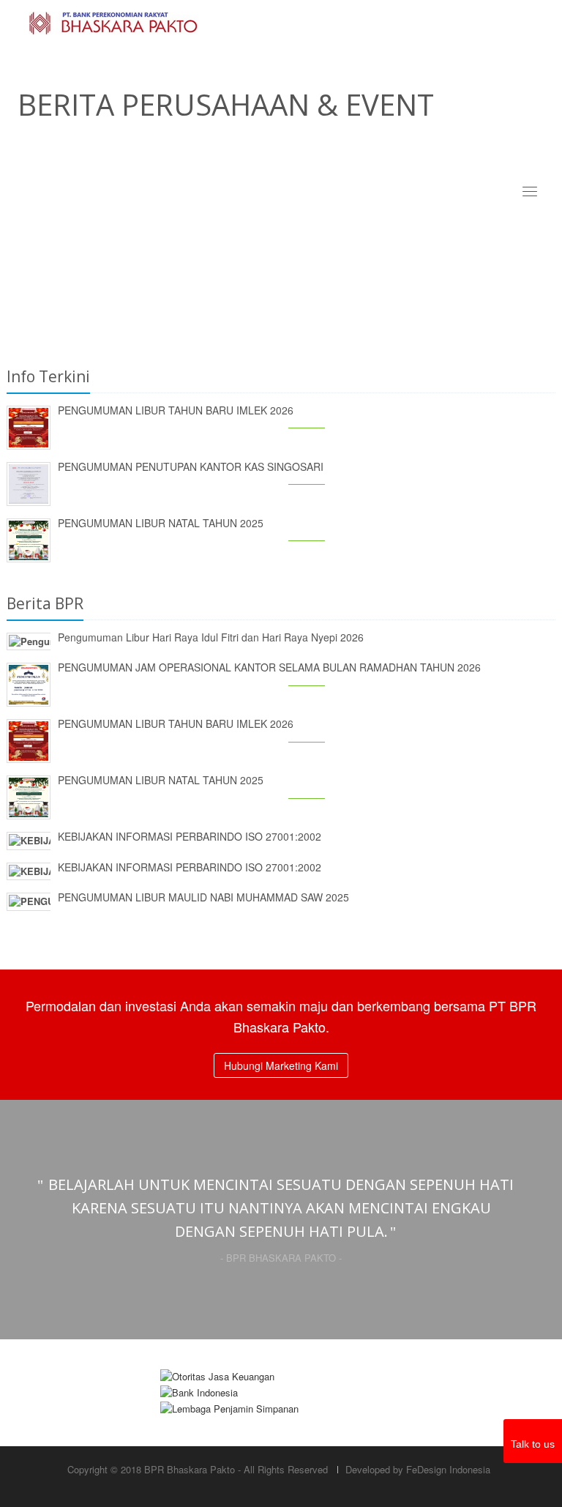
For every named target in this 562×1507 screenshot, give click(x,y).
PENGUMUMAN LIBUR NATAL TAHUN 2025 (160, 523)
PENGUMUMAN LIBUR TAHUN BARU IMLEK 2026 (175, 410)
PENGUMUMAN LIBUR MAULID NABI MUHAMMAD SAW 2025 (203, 897)
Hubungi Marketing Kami (281, 1065)
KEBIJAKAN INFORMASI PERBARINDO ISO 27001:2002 (189, 836)
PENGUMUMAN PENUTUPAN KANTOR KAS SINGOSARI (190, 466)
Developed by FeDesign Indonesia (417, 1469)
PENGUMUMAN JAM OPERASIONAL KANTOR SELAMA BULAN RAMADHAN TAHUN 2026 (269, 667)
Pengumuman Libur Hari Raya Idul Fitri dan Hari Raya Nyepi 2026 (211, 637)
